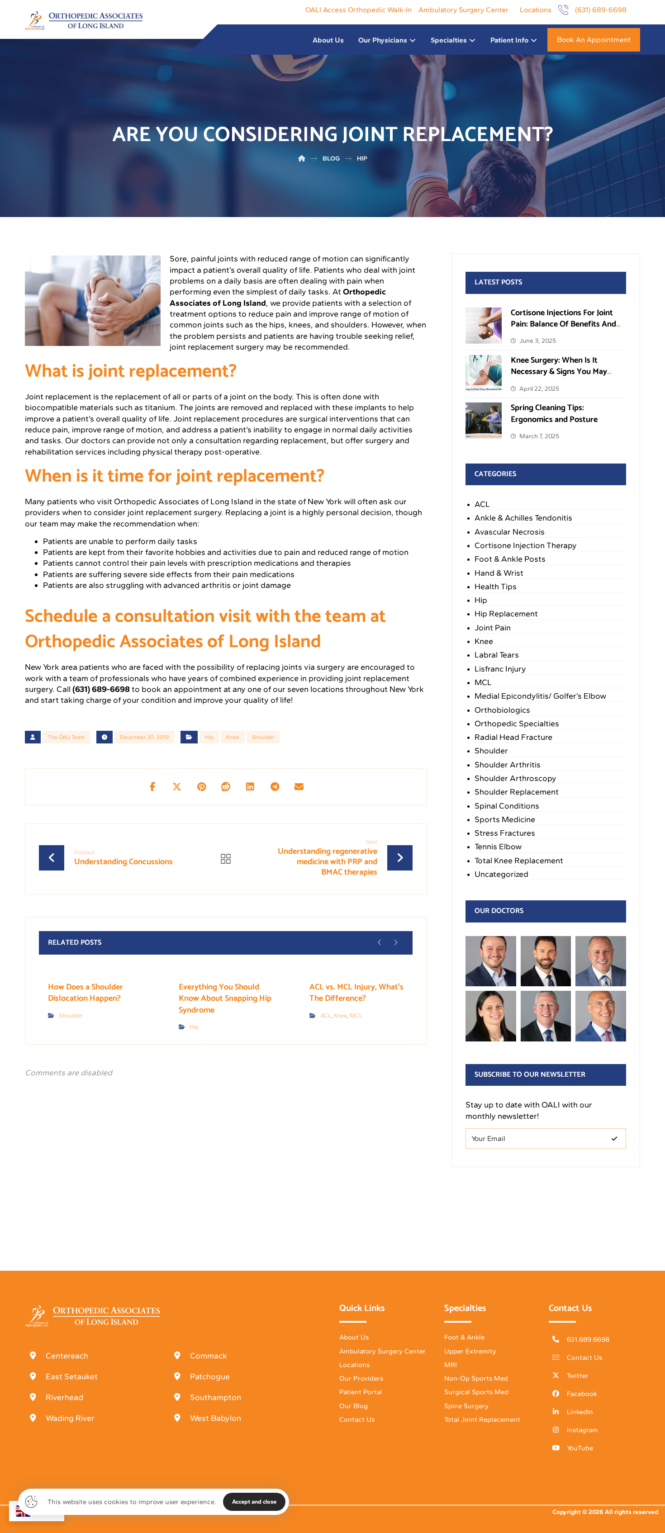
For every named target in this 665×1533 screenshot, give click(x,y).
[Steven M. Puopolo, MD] (546, 1016)
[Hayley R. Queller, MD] (491, 1016)
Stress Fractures (505, 833)
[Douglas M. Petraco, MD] (600, 1016)
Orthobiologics (502, 710)
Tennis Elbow (498, 847)
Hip (209, 737)
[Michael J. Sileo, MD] (600, 961)
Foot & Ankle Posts (510, 559)
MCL (356, 1015)
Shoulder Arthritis (508, 765)
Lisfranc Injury (500, 669)
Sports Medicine (505, 819)
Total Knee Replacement (519, 861)
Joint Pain (493, 628)
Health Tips (496, 586)
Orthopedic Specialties (517, 724)
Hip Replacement (506, 614)
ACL (325, 1015)
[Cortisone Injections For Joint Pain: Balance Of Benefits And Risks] (484, 326)
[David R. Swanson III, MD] (546, 961)
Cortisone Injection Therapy (526, 545)
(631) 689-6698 (101, 689)
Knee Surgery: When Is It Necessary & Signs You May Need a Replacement (559, 372)
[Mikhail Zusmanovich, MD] (491, 961)
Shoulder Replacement (517, 792)
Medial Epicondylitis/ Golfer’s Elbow (540, 696)
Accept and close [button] (254, 1501)
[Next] (395, 942)
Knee (232, 737)
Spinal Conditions (507, 806)
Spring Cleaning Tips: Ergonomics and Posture (554, 413)
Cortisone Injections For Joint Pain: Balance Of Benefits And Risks (563, 324)
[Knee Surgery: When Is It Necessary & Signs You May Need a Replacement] (484, 373)
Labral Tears (497, 655)
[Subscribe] (614, 1138)
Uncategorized (501, 874)
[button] (152, 787)
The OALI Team (66, 737)
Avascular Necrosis (510, 532)
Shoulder (263, 737)
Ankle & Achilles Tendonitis (523, 518)
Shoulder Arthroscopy (515, 778)
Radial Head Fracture (513, 737)
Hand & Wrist (499, 573)
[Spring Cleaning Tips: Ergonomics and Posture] (484, 420)
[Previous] (379, 942)
